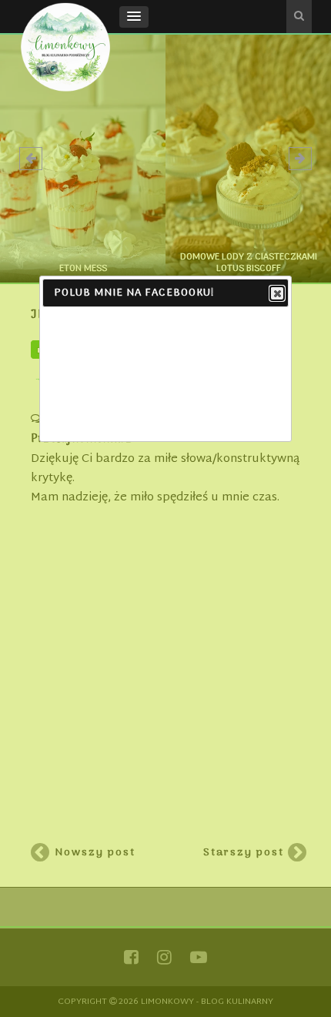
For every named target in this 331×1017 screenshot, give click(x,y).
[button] (134, 17)
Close (277, 293)
